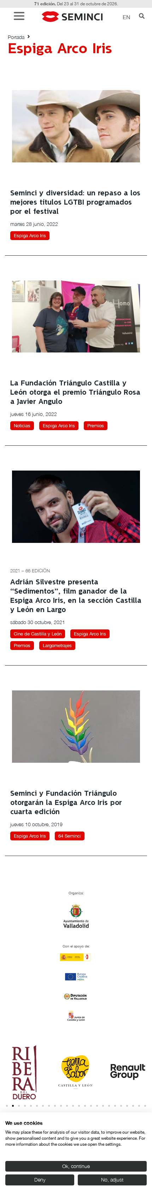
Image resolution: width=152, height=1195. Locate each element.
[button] (21, 17)
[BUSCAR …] (141, 17)
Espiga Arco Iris (30, 235)
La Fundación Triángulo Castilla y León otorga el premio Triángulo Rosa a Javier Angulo (75, 392)
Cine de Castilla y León (38, 634)
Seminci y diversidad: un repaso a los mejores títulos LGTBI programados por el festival (75, 202)
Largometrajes (57, 645)
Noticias (22, 425)
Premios (95, 425)
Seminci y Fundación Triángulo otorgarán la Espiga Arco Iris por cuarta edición (66, 803)
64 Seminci (69, 836)
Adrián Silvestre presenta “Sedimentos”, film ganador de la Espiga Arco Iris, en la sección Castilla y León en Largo (75, 596)
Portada (16, 37)
